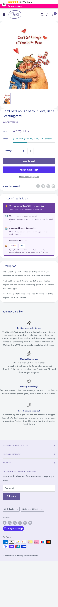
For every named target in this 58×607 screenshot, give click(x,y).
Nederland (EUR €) (30, 509)
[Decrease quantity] (16, 151)
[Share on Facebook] (38, 186)
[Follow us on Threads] (15, 523)
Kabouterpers (10, 122)
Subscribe (11, 496)
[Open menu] (4, 14)
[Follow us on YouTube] (30, 523)
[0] (53, 14)
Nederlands (8, 509)
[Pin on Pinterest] (43, 186)
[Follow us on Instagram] (20, 523)
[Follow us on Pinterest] (25, 523)
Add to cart (29, 161)
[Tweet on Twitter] (48, 186)
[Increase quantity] (30, 151)
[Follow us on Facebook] (4, 523)
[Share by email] (53, 186)
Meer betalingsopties (29, 177)
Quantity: (7, 151)
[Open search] (42, 14)
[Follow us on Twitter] (10, 523)
